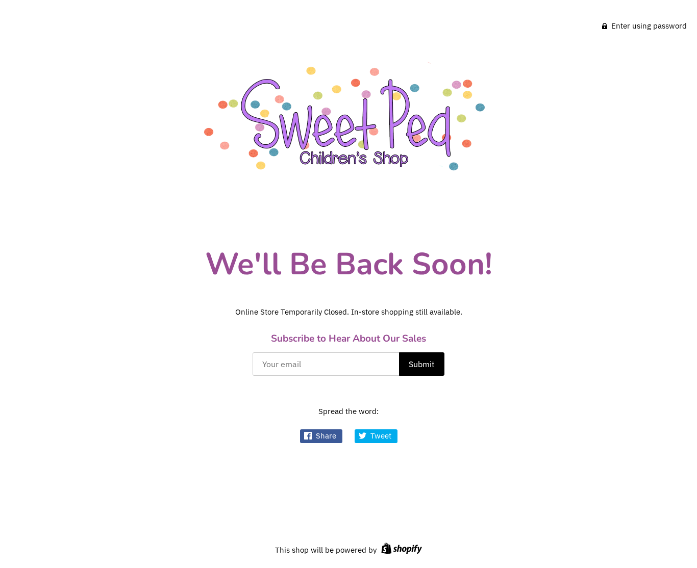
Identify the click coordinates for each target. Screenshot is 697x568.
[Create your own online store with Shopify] (400, 550)
